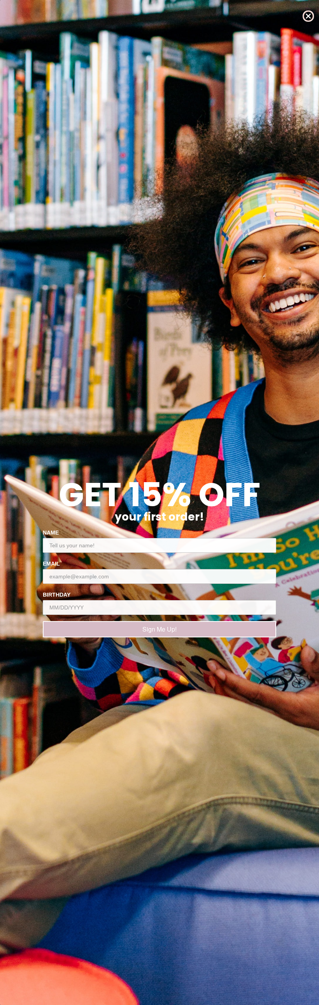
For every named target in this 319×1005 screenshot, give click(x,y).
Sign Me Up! (159, 629)
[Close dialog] (308, 16)
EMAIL (51, 564)
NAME (51, 532)
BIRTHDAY (56, 595)
